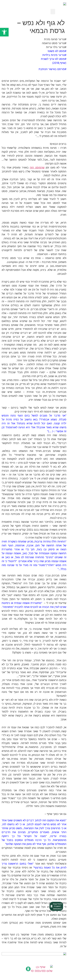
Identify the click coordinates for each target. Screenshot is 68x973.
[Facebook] (28, 969)
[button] (53, 11)
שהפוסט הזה (37, 167)
